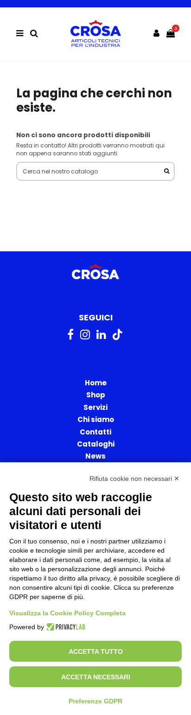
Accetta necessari (95, 677)
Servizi (95, 407)
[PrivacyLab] (64, 627)
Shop (95, 395)
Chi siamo (95, 419)
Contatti (95, 432)
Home (96, 383)
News (95, 456)
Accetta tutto (96, 651)
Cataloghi (96, 444)
